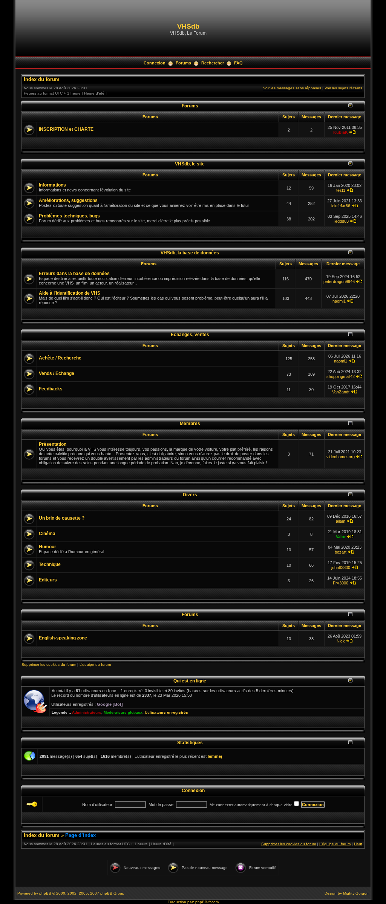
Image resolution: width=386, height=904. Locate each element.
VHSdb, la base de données (190, 252)
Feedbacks (51, 389)
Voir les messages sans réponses (292, 88)
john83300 (340, 567)
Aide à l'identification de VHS (69, 293)
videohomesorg (340, 456)
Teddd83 (341, 221)
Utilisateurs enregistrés (166, 712)
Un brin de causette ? (61, 518)
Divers (190, 494)
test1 (340, 190)
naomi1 (339, 301)
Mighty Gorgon (356, 893)
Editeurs (48, 580)
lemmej (215, 756)
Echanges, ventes (190, 334)
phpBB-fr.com (207, 902)
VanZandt (340, 392)
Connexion (154, 63)
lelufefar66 (340, 205)
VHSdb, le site (190, 163)
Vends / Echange (56, 373)
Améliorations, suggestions (68, 200)
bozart (340, 552)
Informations (52, 185)
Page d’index (80, 835)
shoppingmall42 (340, 376)
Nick (341, 641)
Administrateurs (86, 712)
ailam (340, 521)
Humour (47, 546)
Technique (50, 564)
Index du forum (42, 79)
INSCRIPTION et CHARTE (66, 129)
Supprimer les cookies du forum (48, 664)
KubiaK (340, 132)
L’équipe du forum (95, 664)
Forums (183, 63)
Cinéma (47, 533)
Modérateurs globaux (123, 712)
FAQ (238, 63)
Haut (358, 844)
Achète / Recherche (60, 358)
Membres (190, 423)
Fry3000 (340, 583)
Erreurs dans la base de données (74, 273)
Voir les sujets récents (343, 88)
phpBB (45, 893)
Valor (341, 536)
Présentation (52, 444)
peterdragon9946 (339, 281)
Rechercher (212, 63)
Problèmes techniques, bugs (69, 216)
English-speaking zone (63, 638)
